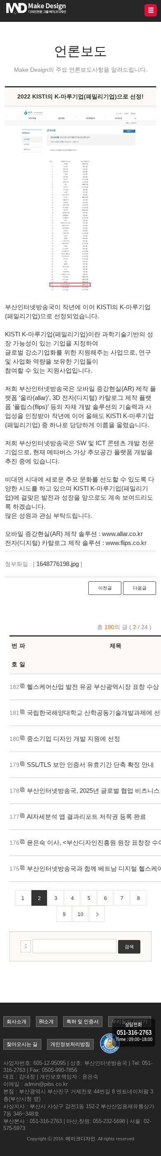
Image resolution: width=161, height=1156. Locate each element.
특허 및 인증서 (82, 1021)
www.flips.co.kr (126, 542)
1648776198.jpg (57, 563)
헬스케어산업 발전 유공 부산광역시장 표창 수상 (93, 686)
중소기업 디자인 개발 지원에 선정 (73, 738)
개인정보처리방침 (70, 1044)
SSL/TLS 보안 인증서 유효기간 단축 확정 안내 (90, 764)
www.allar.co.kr (122, 533)
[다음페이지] (97, 914)
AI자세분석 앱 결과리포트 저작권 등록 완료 (86, 816)
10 (80, 914)
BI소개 (46, 1021)
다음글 (140, 587)
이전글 (105, 587)
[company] (133, 1033)
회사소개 (16, 1021)
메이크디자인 (80, 1139)
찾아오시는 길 (22, 1044)
